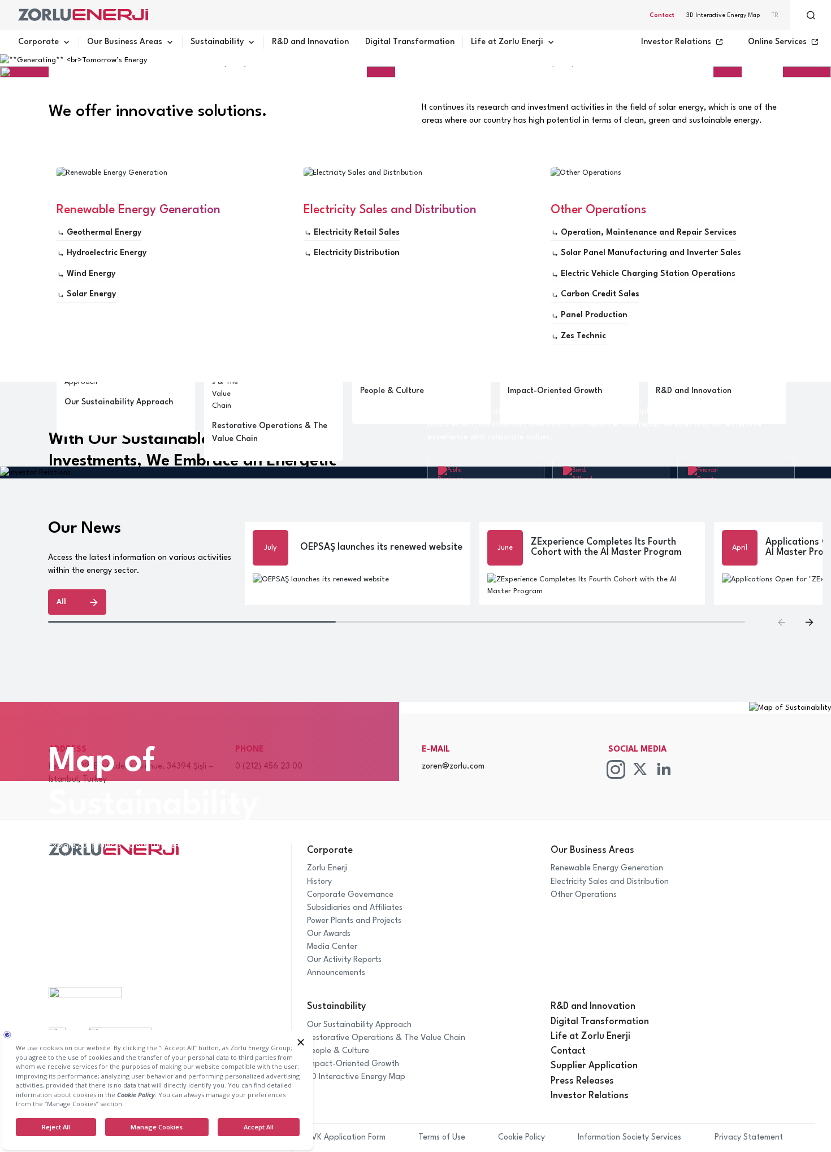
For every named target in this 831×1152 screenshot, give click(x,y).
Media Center (332, 947)
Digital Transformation (410, 42)
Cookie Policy (521, 1137)
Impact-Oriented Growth (353, 1064)
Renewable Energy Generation (607, 868)
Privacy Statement (749, 1137)
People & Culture (338, 1051)
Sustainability (217, 42)
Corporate (38, 42)
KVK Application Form (346, 1137)
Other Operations (584, 895)
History (319, 882)
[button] (809, 622)
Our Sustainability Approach (359, 1025)
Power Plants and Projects (354, 921)
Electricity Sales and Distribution (610, 882)
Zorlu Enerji (327, 868)
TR (775, 15)
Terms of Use (441, 1137)
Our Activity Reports (344, 960)
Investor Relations (676, 42)
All (61, 602)
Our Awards (328, 934)
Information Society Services (629, 1137)
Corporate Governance (350, 895)
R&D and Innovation (310, 42)
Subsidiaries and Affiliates (354, 908)
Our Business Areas (124, 42)
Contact (662, 15)
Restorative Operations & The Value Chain (386, 1038)
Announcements (336, 973)
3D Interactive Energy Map (723, 15)
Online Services (777, 42)
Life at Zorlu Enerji (507, 42)
